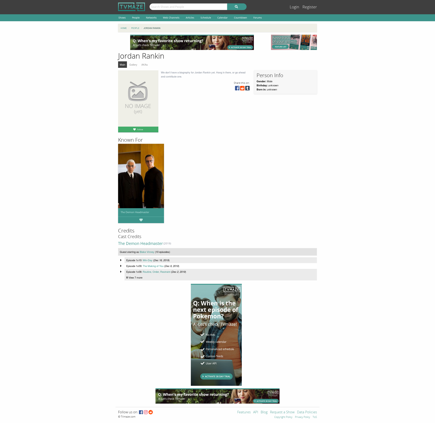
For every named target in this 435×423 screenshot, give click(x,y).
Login (294, 7)
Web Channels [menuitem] (171, 17)
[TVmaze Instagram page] (146, 412)
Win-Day (147, 260)
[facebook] (237, 89)
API (255, 412)
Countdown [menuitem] (240, 17)
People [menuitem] (136, 17)
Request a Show (282, 412)
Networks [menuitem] (151, 17)
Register (309, 7)
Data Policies (307, 412)
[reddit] (242, 89)
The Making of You (153, 266)
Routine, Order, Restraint (156, 271)
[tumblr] (247, 89)
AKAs (144, 64)
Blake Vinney (147, 252)
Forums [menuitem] (257, 17)
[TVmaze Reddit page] (151, 412)
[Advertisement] (192, 42)
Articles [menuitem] (190, 17)
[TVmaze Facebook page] (141, 412)
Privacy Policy (302, 417)
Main (122, 64)
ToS (315, 417)
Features (244, 412)
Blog (264, 412)
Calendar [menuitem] (222, 17)
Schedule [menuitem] (206, 17)
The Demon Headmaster (135, 212)
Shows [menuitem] (122, 17)
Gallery (133, 64)
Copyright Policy (283, 417)
